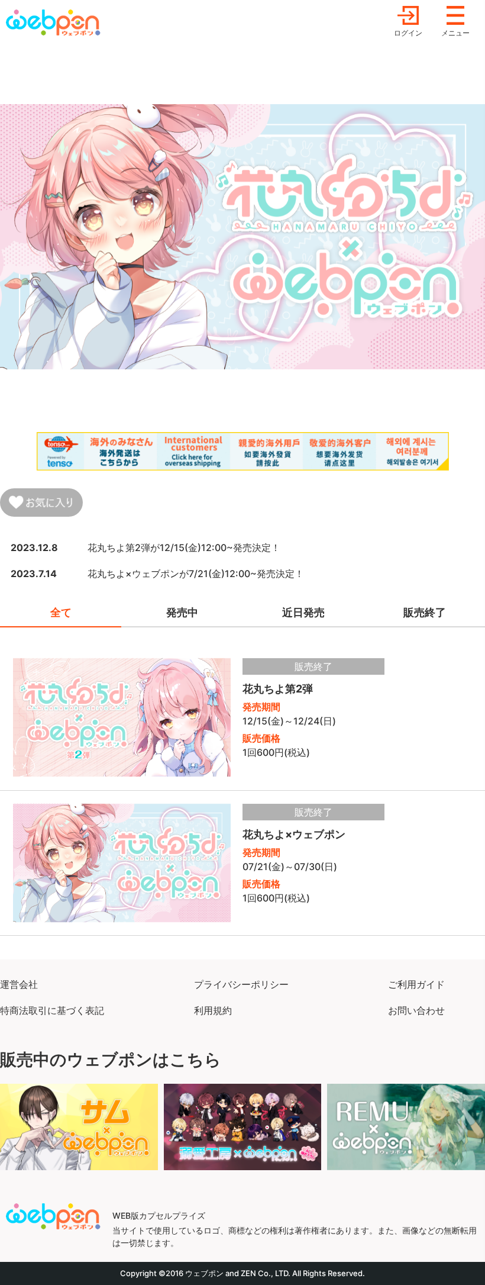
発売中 (182, 612)
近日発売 (303, 612)
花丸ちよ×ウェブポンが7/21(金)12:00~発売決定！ (196, 573)
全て (61, 612)
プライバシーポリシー (241, 984)
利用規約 (213, 1010)
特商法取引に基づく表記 (52, 1010)
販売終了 (424, 612)
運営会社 (19, 984)
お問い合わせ (416, 1010)
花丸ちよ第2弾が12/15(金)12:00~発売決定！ (184, 547)
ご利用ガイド (416, 984)
